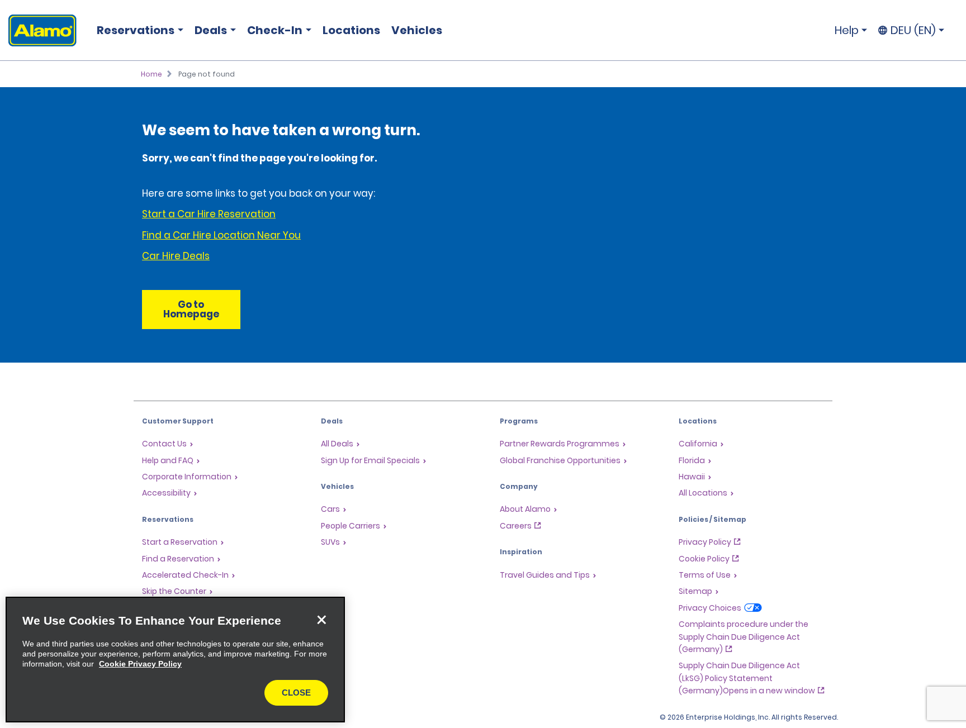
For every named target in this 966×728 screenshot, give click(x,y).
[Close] (321, 620)
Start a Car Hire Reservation (209, 214)
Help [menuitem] (847, 30)
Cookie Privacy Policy (140, 663)
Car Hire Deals (176, 256)
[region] (175, 659)
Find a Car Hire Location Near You (221, 235)
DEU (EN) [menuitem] (913, 30)
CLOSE (296, 692)
